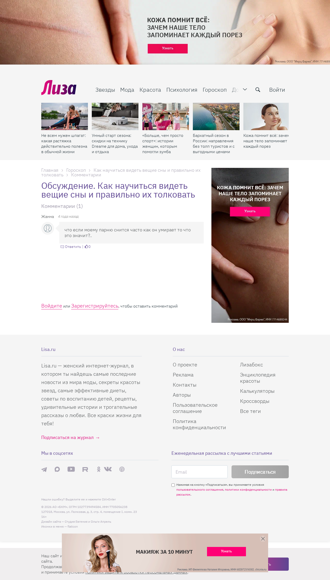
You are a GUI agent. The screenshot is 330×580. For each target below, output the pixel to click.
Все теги (250, 410)
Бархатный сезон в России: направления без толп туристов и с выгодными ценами (214, 143)
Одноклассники (98, 469)
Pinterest (122, 469)
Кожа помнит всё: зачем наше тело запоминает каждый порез (266, 141)
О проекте (185, 364)
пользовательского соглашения (199, 489)
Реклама (183, 374)
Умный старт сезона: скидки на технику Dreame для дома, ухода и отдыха (115, 143)
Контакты (184, 384)
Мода (127, 89)
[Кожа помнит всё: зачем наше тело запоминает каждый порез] (266, 116)
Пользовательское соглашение (195, 407)
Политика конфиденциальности (199, 424)
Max (57, 469)
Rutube (85, 469)
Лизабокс (251, 364)
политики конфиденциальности (248, 489)
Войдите (51, 305)
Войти (277, 89)
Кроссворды (254, 400)
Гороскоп (215, 89)
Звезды (105, 89)
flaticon (73, 526)
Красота (150, 89)
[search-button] (257, 89)
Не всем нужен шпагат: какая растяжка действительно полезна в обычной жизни (64, 143)
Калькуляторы (257, 390)
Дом (237, 89)
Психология (181, 89)
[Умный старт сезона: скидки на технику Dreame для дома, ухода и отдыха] (115, 116)
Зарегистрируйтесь (94, 305)
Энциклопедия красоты (258, 377)
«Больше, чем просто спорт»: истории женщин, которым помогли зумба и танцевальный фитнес (162, 143)
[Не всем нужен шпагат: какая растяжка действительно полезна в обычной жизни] (64, 116)
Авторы (182, 394)
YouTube (71, 469)
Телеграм (44, 469)
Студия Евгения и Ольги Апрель (88, 521)
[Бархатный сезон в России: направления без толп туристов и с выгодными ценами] (216, 116)
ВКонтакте (108, 469)
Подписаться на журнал (67, 437)
